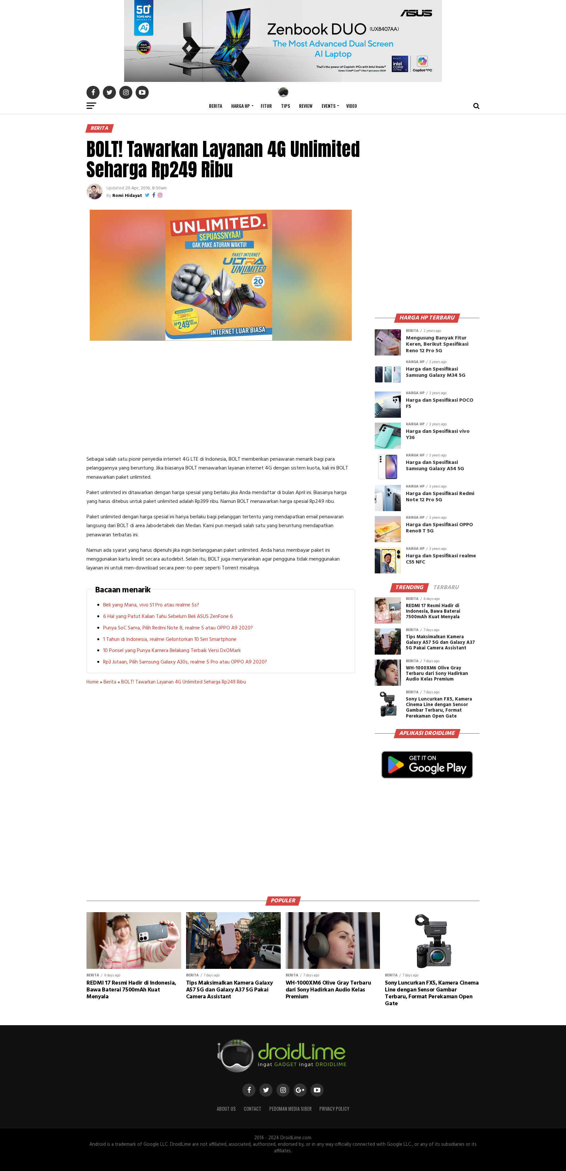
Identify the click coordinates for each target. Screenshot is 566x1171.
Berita (215, 105)
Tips (285, 105)
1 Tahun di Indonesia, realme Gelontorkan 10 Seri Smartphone (169, 639)
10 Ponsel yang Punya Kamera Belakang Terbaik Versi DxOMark (172, 650)
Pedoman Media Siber (290, 1108)
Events (328, 105)
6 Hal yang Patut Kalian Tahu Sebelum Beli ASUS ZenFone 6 (168, 616)
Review (305, 105)
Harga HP (240, 105)
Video (351, 105)
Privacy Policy (334, 1108)
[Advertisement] (221, 399)
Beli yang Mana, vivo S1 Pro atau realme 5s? (151, 605)
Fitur (266, 105)
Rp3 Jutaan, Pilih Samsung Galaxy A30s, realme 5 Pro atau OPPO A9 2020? (185, 662)
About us (226, 1108)
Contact (252, 1108)
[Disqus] (220, 788)
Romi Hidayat (127, 196)
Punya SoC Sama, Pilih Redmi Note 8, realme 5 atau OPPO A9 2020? (178, 628)
